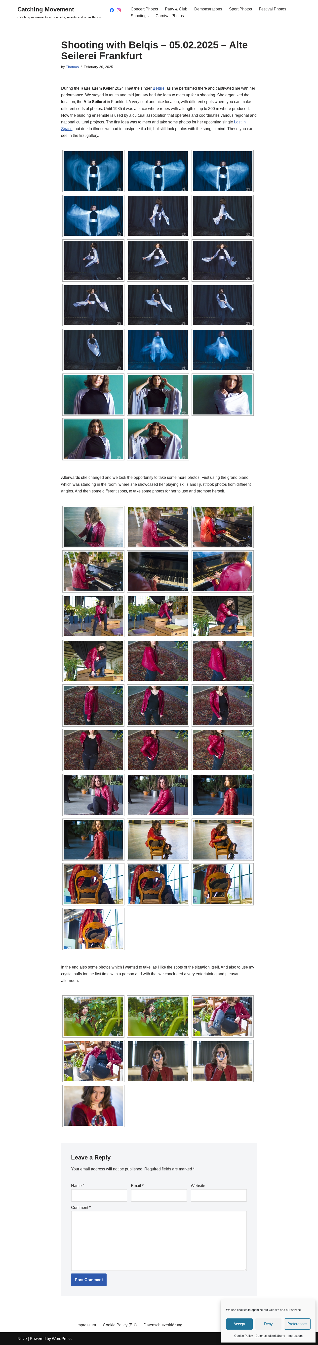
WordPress (62, 1339)
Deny (268, 1324)
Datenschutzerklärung (270, 1336)
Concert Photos (144, 9)
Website (198, 1186)
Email (137, 1186)
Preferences (297, 1324)
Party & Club (176, 9)
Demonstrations (208, 9)
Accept (239, 1324)
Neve (22, 1339)
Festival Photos (272, 9)
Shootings (140, 16)
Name (77, 1186)
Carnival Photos (170, 16)
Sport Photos (240, 9)
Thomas (72, 67)
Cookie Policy (243, 1336)
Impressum (295, 1336)
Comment (81, 1207)
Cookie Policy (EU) (120, 1325)
